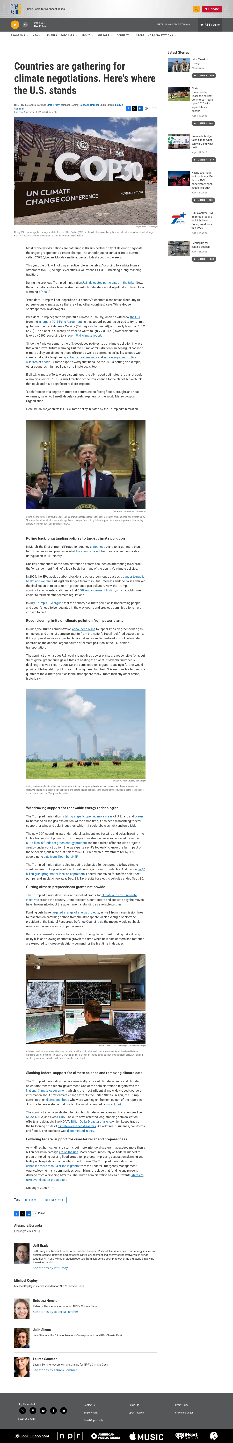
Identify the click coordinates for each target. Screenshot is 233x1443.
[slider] (30, 24)
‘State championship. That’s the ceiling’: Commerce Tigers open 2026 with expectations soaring (202, 100)
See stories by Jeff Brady (50, 1268)
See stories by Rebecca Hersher (55, 1312)
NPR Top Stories (54, 1199)
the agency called (88, 551)
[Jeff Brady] (22, 1253)
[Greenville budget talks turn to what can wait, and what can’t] (179, 141)
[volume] (25, 25)
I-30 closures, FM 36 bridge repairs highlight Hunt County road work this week (202, 220)
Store (140, 35)
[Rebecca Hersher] (22, 1309)
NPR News (31, 1199)
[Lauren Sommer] (22, 1367)
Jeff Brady (53, 105)
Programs (18, 35)
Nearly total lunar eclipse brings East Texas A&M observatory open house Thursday (203, 180)
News (36, 35)
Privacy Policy (181, 1405)
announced (97, 546)
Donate (213, 9)
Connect (123, 35)
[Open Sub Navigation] (27, 35)
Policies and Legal (183, 1412)
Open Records (136, 1412)
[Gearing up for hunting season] (179, 248)
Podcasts (67, 35)
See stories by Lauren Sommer (55, 1370)
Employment (91, 1412)
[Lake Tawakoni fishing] (179, 65)
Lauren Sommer (45, 1359)
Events (52, 35)
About (86, 35)
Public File (134, 1405)
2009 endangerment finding (96, 590)
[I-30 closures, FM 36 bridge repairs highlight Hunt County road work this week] (179, 218)
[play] (15, 25)
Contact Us (90, 1405)
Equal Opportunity (93, 1420)
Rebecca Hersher (89, 105)
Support (103, 35)
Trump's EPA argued (49, 603)
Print (153, 108)
